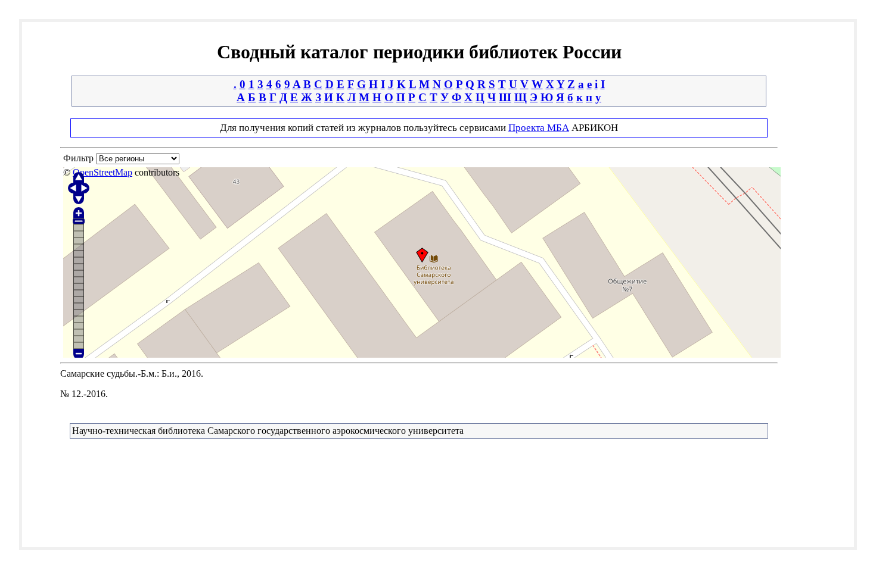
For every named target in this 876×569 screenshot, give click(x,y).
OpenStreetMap (102, 172)
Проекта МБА (538, 127)
